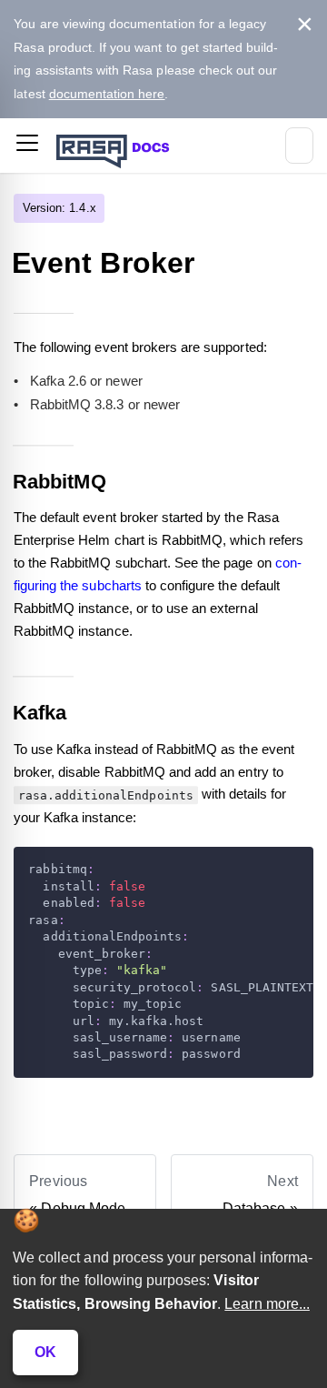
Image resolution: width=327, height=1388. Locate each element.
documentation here (107, 93)
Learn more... (267, 1304)
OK (45, 1352)
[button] (27, 146)
